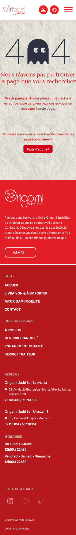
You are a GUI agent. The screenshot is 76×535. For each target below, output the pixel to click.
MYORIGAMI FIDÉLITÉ (22, 301)
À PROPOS (13, 329)
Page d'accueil (38, 148)
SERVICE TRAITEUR (20, 354)
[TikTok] (40, 501)
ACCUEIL (12, 284)
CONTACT (13, 309)
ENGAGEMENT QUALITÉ (24, 345)
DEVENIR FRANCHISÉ (21, 337)
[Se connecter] (43, 9)
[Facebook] (25, 501)
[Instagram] (10, 501)
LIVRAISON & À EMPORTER (26, 293)
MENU (20, 252)
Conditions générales (17, 528)
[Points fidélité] (54, 9)
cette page (46, 108)
